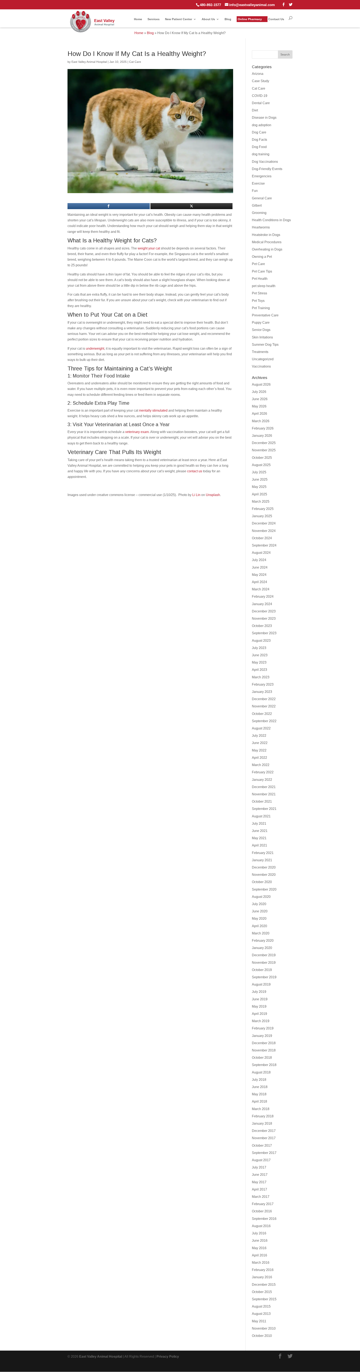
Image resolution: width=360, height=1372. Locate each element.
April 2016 (259, 1255)
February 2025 (263, 509)
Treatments (260, 352)
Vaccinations (261, 366)
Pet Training (261, 308)
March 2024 (260, 589)
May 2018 (259, 1094)
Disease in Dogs (264, 117)
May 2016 (259, 1248)
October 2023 (262, 626)
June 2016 (260, 1240)
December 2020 (264, 867)
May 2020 (259, 918)
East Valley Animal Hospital (89, 61)
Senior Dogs (261, 330)
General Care (262, 198)
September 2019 (264, 977)
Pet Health (260, 278)
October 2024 (262, 538)
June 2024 (260, 567)
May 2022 (259, 750)
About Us (208, 19)
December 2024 (264, 523)
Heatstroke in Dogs (266, 235)
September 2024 (264, 545)
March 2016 (260, 1262)
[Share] (109, 206)
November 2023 (264, 618)
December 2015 (264, 1284)
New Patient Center (178, 19)
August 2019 (261, 984)
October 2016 (262, 1211)
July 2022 (259, 735)
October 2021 (262, 801)
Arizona (257, 73)
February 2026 (263, 428)
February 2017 (263, 1204)
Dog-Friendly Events (267, 169)
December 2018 (264, 1043)
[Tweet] (191, 206)
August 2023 (261, 640)
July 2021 (259, 823)
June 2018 (260, 1087)
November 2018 (264, 1050)
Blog (228, 19)
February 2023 (263, 684)
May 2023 (259, 662)
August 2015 (261, 1306)
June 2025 (260, 479)
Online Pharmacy (250, 19)
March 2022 (260, 765)
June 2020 (260, 911)
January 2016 (262, 1277)
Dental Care (261, 103)
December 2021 (264, 787)
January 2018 (262, 1123)
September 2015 (264, 1299)
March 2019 (260, 1021)
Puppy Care (261, 322)
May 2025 (259, 487)
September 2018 (264, 1065)
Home (138, 19)
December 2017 (264, 1131)
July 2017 (259, 1167)
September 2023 (264, 633)
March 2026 (260, 421)
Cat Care (135, 61)
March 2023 (260, 677)
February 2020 (263, 940)
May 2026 (259, 406)
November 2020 (264, 874)
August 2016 (261, 1226)
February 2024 (263, 596)
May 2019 (259, 1006)
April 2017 (259, 1189)
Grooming (259, 213)
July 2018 (259, 1079)
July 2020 (259, 904)
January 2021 (262, 860)
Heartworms (261, 227)
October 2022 (262, 714)
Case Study (260, 81)
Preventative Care (265, 315)
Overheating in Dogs (267, 249)
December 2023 (264, 611)
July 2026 (259, 392)
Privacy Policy (167, 1356)
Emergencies (261, 176)
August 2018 (261, 1072)
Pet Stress (259, 293)
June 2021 (260, 831)
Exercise (258, 183)
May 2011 (259, 1321)
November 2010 (264, 1328)
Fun (255, 190)
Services (154, 19)
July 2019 (259, 991)
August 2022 (261, 728)
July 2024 (259, 560)
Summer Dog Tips (265, 344)
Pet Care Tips (262, 271)
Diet (255, 110)
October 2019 (262, 970)
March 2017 (260, 1196)
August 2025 (261, 465)
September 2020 (264, 889)
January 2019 (262, 1036)
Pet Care (258, 264)
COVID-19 (259, 95)
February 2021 (263, 853)
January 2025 (262, 516)
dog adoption (261, 125)
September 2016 (264, 1218)
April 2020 (259, 926)
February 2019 (263, 1028)
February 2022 (263, 772)
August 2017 (261, 1160)
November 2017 (264, 1138)
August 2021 (261, 816)
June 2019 (260, 999)
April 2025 (259, 494)
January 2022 (262, 779)
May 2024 (259, 574)
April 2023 (259, 669)
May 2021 (259, 838)
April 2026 (259, 413)
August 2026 (261, 384)
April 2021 (259, 845)
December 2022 (264, 699)
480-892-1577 (210, 5)
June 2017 (260, 1174)
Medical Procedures (266, 242)
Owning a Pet (262, 256)
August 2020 (261, 896)
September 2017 (264, 1153)
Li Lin (196, 495)
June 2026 (260, 399)
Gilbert (257, 205)
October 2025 (262, 457)
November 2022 (264, 706)
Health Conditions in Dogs (271, 220)
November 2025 (264, 450)
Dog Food (259, 147)
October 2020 (262, 882)
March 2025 (260, 501)
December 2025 (264, 443)
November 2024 (264, 531)
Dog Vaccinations (265, 161)
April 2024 (259, 582)
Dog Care (259, 132)
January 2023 (262, 691)
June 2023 (260, 655)
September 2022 (264, 721)
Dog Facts (259, 139)
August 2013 (261, 1313)
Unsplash (213, 495)
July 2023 (259, 648)
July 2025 (259, 472)
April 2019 (259, 1013)
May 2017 (259, 1182)
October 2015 (262, 1292)
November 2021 (264, 794)
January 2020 (262, 948)
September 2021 (264, 809)
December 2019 (264, 955)
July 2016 (259, 1233)
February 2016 (263, 1270)
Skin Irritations (262, 337)
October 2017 (262, 1145)
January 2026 (262, 435)
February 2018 (263, 1116)
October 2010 (262, 1335)
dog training (260, 154)
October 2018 (262, 1057)
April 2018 (259, 1101)
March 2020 (260, 933)
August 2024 (261, 552)
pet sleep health (263, 286)
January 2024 (262, 604)
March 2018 (260, 1109)
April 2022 (259, 757)
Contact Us (276, 19)
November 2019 (264, 962)
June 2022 (260, 743)
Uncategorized (263, 359)
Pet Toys (258, 300)
